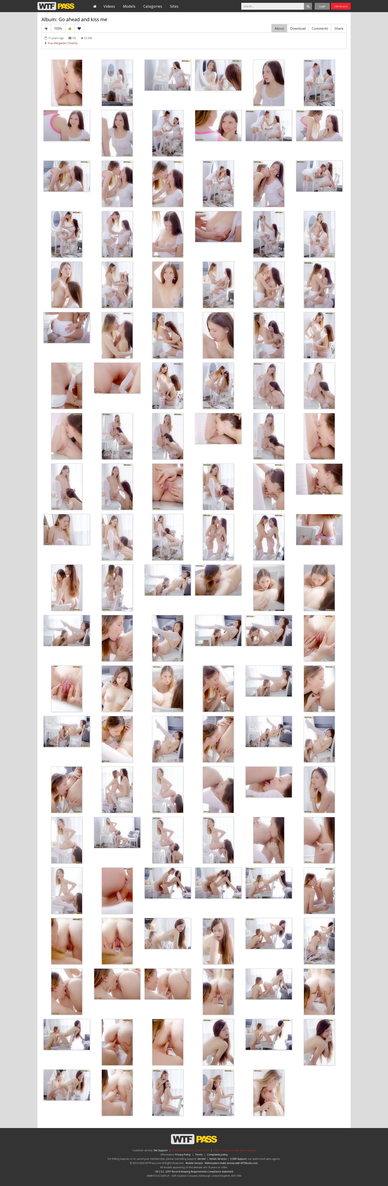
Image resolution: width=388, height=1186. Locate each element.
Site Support (161, 1150)
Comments (320, 28)
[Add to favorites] (79, 28)
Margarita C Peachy (66, 43)
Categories (152, 6)
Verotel (201, 1159)
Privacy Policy (183, 1154)
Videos (109, 6)
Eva (50, 43)
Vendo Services (218, 1159)
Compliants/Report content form (190, 1150)
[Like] (70, 28)
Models (129, 6)
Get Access (341, 6)
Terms (198, 1154)
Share (338, 28)
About (279, 28)
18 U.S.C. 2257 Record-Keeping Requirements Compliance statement (194, 1171)
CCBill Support (238, 1159)
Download (298, 28)
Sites (174, 6)
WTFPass (55, 6)
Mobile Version (194, 1163)
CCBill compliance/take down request (234, 1150)
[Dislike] (46, 28)
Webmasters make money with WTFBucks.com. (231, 1163)
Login (322, 6)
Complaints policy (217, 1154)
